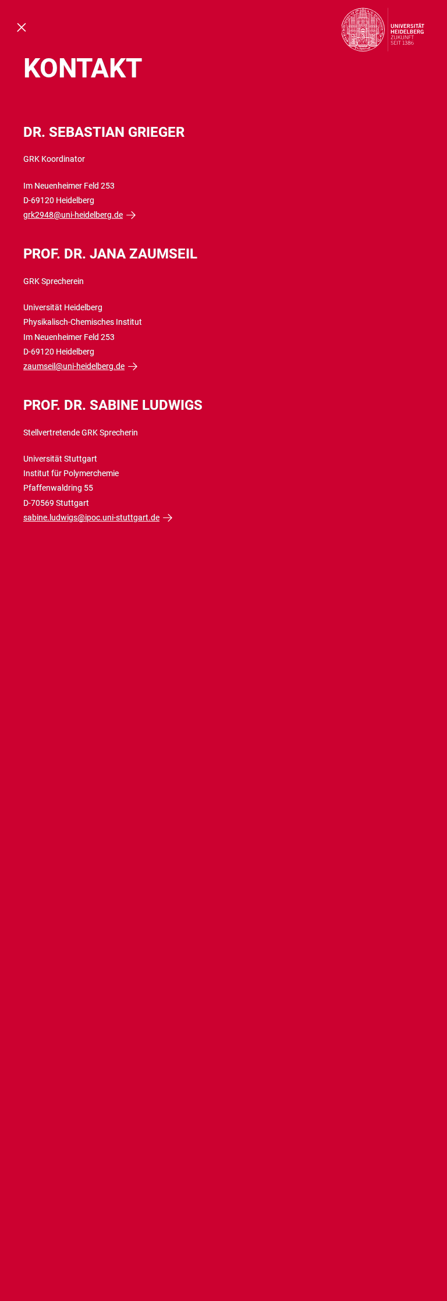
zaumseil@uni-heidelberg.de (74, 366)
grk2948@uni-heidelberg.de (73, 214)
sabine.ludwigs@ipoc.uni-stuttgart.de (91, 517)
